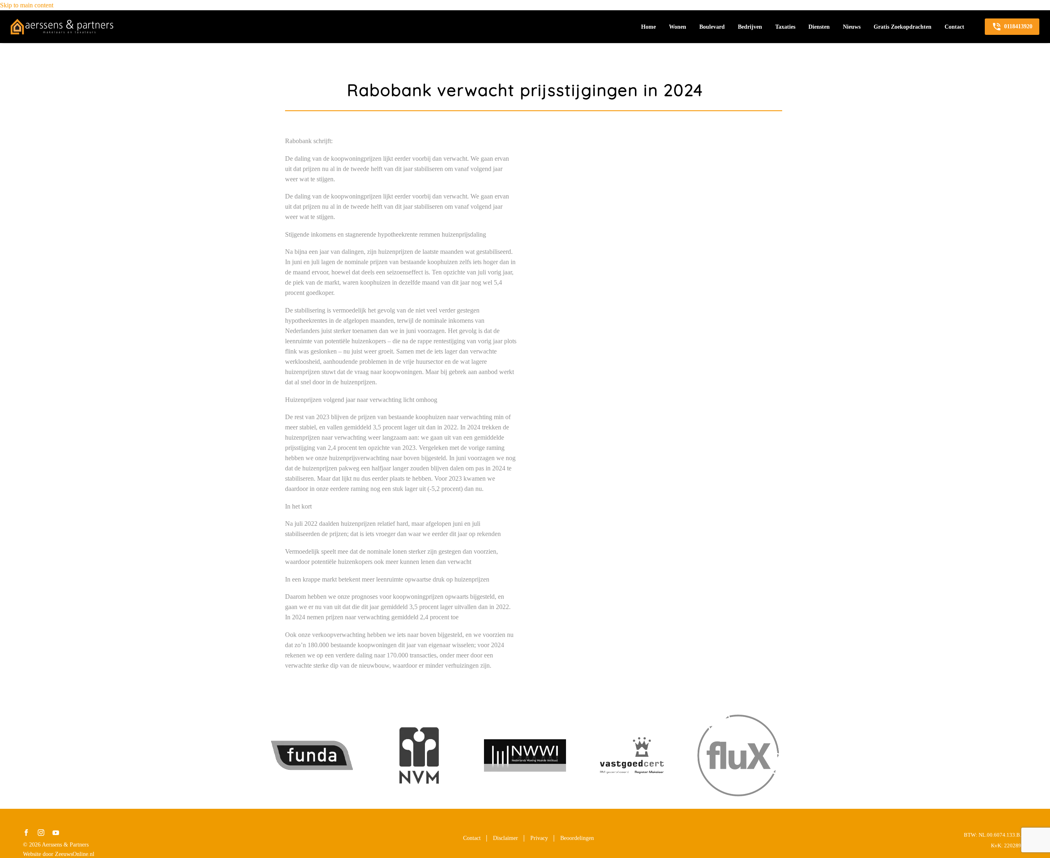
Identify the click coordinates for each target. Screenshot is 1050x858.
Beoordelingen (577, 838)
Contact (954, 27)
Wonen (677, 27)
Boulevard (712, 27)
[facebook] (26, 832)
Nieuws (852, 27)
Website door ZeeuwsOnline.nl (58, 854)
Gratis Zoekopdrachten (902, 27)
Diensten (819, 27)
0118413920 (1012, 27)
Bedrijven (750, 27)
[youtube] (55, 832)
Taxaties (785, 27)
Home (648, 27)
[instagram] (41, 832)
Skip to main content (26, 5)
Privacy (539, 838)
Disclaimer (505, 838)
